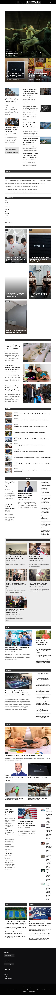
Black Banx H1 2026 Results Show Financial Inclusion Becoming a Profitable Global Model (30, 108)
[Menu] (6, 2)
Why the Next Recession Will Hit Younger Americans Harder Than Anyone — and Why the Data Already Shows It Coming (10, 832)
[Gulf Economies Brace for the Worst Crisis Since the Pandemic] (43, 870)
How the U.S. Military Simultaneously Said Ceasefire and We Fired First (39, 557)
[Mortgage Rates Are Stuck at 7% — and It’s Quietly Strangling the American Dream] (8, 420)
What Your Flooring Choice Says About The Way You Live (16, 331)
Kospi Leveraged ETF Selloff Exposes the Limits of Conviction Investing (12, 151)
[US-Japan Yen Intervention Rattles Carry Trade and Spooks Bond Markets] (39, 70)
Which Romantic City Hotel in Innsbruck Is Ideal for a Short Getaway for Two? (15, 294)
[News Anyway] (28, 2)
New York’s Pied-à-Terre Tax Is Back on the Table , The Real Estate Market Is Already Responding (32, 414)
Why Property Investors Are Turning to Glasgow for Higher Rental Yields (29, 432)
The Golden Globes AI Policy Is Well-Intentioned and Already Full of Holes (43, 685)
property (8, 408)
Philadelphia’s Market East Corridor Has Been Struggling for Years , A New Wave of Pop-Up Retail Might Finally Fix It (13, 388)
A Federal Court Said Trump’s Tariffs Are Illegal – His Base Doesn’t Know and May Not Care (16, 585)
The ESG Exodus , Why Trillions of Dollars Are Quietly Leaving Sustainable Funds (46, 532)
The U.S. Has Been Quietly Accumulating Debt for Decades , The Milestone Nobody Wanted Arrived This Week (9, 506)
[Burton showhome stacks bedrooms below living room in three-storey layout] (8, 427)
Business (25, 159)
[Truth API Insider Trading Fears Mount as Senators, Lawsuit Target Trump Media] (40, 246)
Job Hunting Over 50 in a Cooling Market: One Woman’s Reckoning (11, 129)
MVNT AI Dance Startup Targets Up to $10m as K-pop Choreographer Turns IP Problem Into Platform (27, 52)
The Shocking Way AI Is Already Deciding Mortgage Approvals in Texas (29, 445)
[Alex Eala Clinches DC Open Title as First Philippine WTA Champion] (16, 913)
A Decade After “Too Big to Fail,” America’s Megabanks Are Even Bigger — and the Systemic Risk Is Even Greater (10, 853)
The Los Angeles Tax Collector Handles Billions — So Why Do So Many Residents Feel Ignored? (32, 458)
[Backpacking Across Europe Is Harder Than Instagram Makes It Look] (39, 789)
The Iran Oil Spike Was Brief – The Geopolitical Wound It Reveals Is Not (14, 557)
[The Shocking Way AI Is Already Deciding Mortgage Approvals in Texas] (8, 445)
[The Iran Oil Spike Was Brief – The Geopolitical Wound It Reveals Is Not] (16, 549)
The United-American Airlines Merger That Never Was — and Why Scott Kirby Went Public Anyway (40, 923)
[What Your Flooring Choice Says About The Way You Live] (16, 317)
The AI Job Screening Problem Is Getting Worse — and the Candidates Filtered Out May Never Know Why (43, 704)
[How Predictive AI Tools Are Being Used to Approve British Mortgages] (8, 452)
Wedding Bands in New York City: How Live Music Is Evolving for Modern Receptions (30, 155)
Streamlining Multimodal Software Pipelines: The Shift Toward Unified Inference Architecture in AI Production (17, 693)
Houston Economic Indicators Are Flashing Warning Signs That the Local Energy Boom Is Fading (48, 892)
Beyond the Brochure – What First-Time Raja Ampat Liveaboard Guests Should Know (39, 939)
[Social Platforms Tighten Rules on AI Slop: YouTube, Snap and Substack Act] (16, 789)
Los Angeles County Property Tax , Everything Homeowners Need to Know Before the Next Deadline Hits (32, 470)
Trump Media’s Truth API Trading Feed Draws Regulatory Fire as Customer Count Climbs (15, 75)
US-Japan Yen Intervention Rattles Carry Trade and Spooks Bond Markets (38, 75)
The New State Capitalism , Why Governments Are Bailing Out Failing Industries (45, 491)
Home (5, 972)
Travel (31, 904)
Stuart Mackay (9, 55)
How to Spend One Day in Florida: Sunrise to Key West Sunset (30, 140)
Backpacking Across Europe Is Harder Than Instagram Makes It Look (37, 799)
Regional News (22, 818)
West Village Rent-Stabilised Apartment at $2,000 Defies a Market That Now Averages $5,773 (11, 100)
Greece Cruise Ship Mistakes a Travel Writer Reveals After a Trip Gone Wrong (30, 125)
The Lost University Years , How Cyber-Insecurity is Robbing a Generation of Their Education (43, 716)
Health (6, 215)
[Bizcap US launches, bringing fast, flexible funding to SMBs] (27, 486)
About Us (7, 218)
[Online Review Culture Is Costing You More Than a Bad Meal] (28, 740)
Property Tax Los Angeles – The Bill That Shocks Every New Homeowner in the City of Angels (32, 464)
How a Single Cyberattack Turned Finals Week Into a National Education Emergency (43, 710)
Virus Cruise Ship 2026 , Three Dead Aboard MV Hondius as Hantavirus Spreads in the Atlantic (39, 934)
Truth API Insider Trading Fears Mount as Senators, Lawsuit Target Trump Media (39, 259)
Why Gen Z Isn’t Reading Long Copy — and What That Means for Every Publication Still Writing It (12, 367)
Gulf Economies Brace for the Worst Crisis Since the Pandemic (48, 876)
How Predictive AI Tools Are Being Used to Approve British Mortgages (29, 451)
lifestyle (8, 340)
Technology (7, 207)
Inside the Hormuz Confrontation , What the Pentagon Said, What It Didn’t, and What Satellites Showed (49, 833)
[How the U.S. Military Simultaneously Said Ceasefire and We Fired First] (39, 549)
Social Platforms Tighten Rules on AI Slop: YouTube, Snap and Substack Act (14, 799)
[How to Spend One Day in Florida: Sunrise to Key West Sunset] (45, 140)
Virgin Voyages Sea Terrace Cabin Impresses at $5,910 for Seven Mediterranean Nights (15, 932)
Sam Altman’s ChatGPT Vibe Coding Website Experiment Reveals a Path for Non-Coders (37, 778)
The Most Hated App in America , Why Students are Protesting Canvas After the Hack (27, 823)
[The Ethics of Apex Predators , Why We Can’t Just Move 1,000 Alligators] (43, 856)
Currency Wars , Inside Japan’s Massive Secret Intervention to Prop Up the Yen (10, 484)
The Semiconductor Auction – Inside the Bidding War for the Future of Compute (42, 680)
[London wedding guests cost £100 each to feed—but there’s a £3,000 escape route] (37, 352)
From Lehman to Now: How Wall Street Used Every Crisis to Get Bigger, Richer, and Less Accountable (46, 509)
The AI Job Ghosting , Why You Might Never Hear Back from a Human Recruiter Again (42, 697)
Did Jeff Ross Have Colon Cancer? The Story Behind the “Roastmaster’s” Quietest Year (42, 643)
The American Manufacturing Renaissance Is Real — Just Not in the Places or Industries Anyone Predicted (49, 817)
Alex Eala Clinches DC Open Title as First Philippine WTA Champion (15, 922)
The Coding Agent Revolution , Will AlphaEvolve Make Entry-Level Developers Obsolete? (43, 691)
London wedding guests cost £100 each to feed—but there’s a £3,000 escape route (13, 347)
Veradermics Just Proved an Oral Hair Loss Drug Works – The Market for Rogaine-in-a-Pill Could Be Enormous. (43, 650)
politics (9, 540)
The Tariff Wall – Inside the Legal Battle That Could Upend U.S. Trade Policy (38, 584)
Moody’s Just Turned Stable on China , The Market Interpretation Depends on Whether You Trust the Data (9, 811)
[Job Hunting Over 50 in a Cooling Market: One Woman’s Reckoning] (12, 122)
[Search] (50, 2)
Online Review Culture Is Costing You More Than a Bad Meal (23, 755)
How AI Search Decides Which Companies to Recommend (42, 674)
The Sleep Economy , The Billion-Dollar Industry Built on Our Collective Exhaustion (45, 483)
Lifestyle (7, 213)
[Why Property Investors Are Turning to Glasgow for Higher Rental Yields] (8, 433)
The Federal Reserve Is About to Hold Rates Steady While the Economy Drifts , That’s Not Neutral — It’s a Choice (46, 500)
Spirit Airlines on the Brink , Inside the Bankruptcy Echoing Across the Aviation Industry (40, 930)
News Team (21, 499)
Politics (6, 211)
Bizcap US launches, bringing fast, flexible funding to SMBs (25, 495)
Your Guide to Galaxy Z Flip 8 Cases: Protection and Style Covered (15, 937)
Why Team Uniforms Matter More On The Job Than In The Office (39, 294)
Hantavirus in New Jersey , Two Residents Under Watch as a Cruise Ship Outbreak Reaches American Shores (43, 662)
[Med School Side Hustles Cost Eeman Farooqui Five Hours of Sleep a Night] (16, 246)
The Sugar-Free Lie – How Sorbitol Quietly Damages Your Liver (43, 656)
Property (7, 209)
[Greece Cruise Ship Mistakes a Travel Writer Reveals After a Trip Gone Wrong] (45, 125)
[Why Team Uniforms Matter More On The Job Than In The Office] (40, 282)
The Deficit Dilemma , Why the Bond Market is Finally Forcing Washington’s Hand (45, 517)
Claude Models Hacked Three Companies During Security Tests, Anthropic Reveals (15, 928)
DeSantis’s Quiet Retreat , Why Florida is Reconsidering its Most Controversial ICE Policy (49, 849)
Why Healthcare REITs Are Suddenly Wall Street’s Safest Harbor (17, 648)
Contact (6, 220)
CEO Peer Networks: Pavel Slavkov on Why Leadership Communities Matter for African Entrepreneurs (14, 779)
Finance (6, 202)
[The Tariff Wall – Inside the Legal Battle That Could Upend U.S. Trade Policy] (39, 575)
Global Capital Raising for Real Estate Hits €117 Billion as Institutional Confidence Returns (31, 439)
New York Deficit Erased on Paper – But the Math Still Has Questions (46, 525)
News (8, 49)
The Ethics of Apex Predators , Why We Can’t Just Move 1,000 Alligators (48, 862)
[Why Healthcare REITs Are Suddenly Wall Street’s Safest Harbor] (18, 638)
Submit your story (9, 222)
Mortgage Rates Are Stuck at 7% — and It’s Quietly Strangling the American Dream (31, 420)
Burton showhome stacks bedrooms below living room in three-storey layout (30, 426)
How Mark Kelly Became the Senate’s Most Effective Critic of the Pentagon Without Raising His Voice (15, 611)
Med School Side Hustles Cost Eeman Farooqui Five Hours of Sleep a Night (22, 192)
